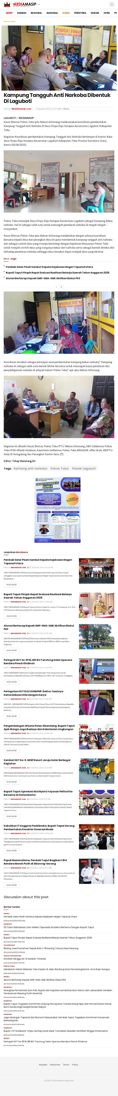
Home (6, 21)
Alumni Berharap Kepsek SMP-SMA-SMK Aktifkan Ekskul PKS (43, 278)
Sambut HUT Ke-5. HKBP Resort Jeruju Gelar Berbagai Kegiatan (37, 761)
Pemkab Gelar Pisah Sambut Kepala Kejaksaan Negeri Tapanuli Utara (49, 267)
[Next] (61, 287)
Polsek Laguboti (84, 468)
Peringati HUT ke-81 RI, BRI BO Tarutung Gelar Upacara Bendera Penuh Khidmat (38, 661)
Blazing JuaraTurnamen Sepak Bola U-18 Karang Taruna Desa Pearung (41, 948)
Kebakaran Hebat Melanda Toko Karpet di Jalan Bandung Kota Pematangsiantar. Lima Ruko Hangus (57, 969)
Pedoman (55, 1064)
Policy (75, 1064)
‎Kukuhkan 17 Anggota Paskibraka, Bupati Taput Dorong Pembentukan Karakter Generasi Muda (39, 827)
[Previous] (56, 287)
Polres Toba (60, 468)
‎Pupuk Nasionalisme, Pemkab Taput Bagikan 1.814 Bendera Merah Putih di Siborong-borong (35, 861)
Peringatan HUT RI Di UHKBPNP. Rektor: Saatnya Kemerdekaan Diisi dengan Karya (33, 693)
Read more (12, 584)
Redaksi (43, 1064)
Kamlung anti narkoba (30, 468)
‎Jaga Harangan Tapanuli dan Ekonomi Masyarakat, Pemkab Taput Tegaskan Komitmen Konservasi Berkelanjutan (56, 1019)
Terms (66, 1064)
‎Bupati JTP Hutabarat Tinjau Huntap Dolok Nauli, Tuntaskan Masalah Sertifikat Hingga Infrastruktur (56, 1030)
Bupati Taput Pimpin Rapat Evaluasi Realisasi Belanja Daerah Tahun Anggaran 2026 (57, 272)
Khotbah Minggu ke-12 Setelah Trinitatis (25, 958)
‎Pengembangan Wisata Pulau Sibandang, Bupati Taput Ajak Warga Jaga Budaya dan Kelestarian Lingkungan (39, 727)
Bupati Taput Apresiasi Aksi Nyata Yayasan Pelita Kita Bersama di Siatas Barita (38, 793)
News (13, 21)
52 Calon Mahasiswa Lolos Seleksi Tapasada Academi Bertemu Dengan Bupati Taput (49, 927)
